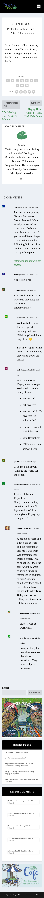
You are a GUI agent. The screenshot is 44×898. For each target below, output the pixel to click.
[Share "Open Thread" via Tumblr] (22, 80)
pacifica (17, 462)
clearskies (11, 826)
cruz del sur (24, 638)
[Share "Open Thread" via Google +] (17, 80)
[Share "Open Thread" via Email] (22, 85)
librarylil (11, 813)
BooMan (23, 29)
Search (6, 687)
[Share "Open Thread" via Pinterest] (26, 80)
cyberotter (18, 207)
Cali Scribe (21, 370)
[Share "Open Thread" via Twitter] (12, 80)
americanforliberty (21, 485)
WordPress (36, 895)
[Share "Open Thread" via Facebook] (8, 80)
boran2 (17, 290)
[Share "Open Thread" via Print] (26, 85)
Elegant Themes (18, 895)
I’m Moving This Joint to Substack (17, 752)
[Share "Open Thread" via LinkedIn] (31, 80)
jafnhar (10, 838)
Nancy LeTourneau (25, 528)
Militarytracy (19, 275)
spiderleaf (21, 318)
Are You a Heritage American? (15, 758)
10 (20, 33)
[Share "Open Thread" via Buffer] (36, 80)
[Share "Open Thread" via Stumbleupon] (17, 85)
